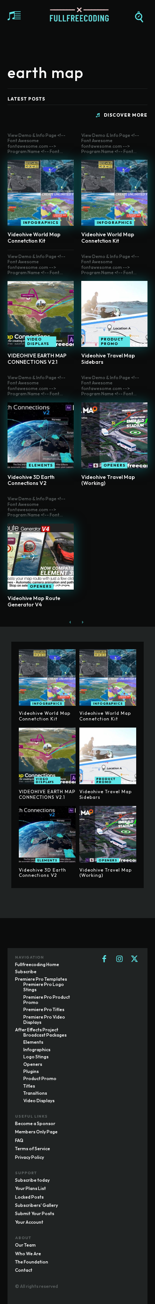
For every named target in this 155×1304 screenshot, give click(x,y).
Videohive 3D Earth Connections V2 (31, 480)
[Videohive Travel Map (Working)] (114, 435)
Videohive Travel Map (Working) (108, 480)
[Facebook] (104, 959)
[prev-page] (70, 622)
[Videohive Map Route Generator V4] (41, 557)
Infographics (41, 222)
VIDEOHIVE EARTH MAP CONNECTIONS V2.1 (37, 358)
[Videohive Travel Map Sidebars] (114, 314)
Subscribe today (32, 1180)
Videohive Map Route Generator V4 (34, 601)
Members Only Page (36, 1131)
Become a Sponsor (35, 1123)
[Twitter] (134, 959)
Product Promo (112, 341)
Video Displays (38, 341)
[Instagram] (119, 959)
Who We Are (28, 1253)
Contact (23, 1270)
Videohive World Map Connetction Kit (34, 237)
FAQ (19, 1140)
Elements (41, 465)
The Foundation (31, 1262)
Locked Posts (29, 1197)
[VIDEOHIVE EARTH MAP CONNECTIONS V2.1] (41, 314)
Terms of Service (32, 1148)
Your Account (29, 1222)
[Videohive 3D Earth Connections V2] (41, 435)
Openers (114, 465)
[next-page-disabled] (82, 622)
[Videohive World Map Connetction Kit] (41, 193)
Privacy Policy (29, 1157)
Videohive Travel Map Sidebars (108, 358)
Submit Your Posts (34, 1213)
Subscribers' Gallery (36, 1205)
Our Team (25, 1245)
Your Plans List (30, 1188)
